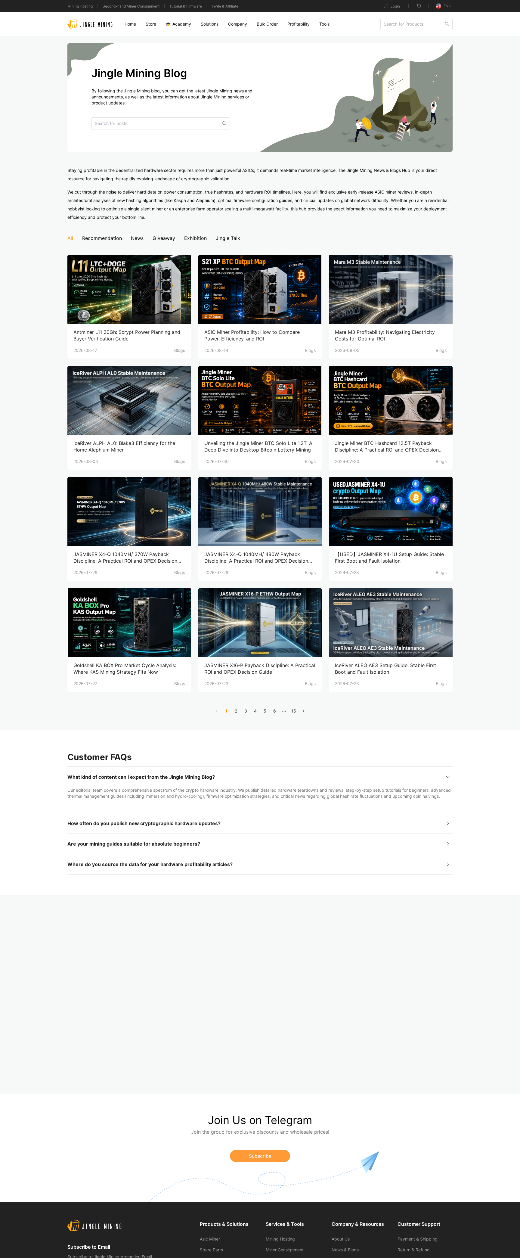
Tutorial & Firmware (185, 6)
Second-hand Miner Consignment (131, 6)
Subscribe (260, 1156)
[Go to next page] (303, 711)
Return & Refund (414, 1249)
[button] (260, 777)
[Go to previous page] (216, 711)
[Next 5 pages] (284, 711)
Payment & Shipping (418, 1238)
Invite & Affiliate (225, 6)
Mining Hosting (80, 6)
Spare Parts (211, 1249)
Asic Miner (210, 1238)
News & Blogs (345, 1249)
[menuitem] (130, 24)
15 (293, 710)
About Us (341, 1238)
